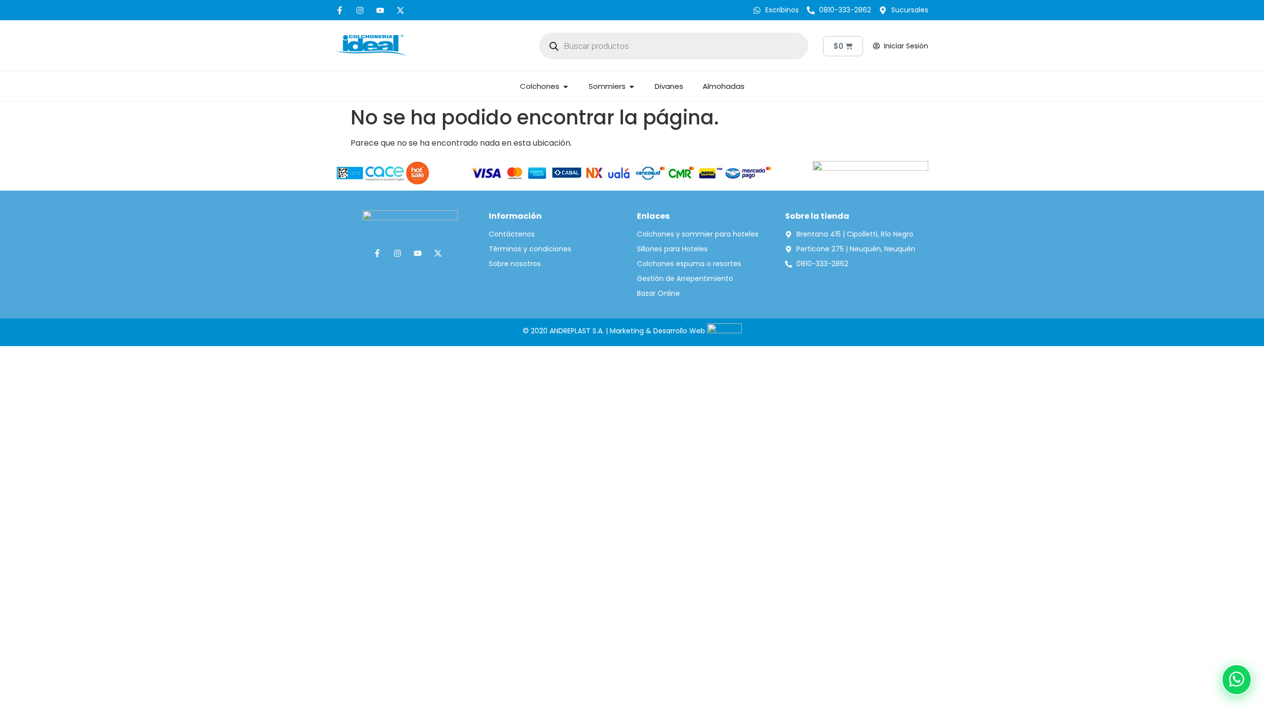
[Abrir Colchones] (565, 86)
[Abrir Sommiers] (631, 86)
